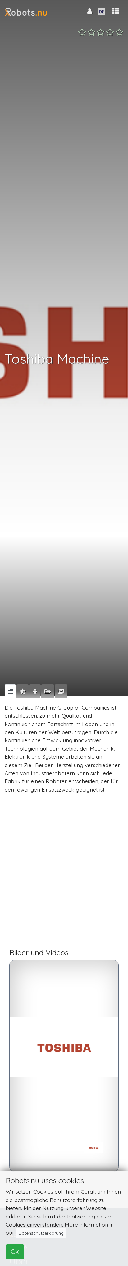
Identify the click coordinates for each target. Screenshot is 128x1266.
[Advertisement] (64, 874)
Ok (15, 1251)
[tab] (10, 691)
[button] (115, 11)
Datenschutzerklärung (41, 1233)
